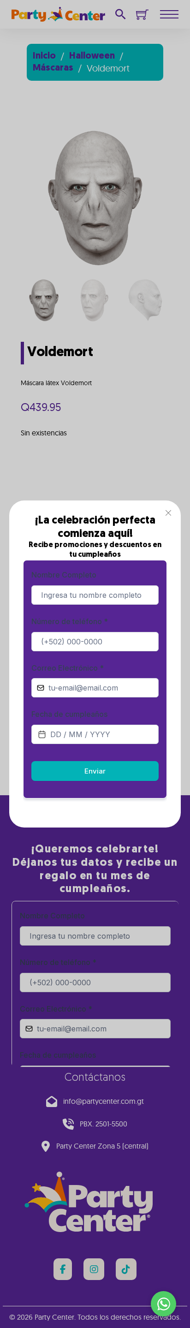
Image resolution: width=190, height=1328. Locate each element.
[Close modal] (168, 513)
